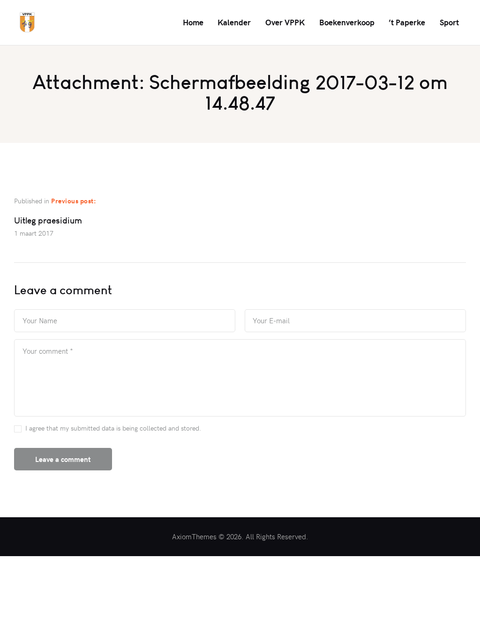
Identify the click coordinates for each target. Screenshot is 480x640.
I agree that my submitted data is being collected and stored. (113, 428)
